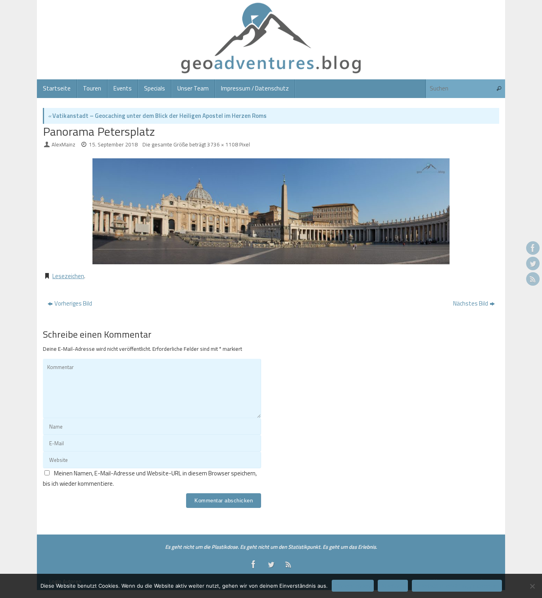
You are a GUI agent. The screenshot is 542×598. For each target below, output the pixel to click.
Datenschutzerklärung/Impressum (457, 586)
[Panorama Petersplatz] (271, 211)
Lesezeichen (68, 276)
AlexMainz (63, 144)
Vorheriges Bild (73, 303)
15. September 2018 (113, 144)
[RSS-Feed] (533, 279)
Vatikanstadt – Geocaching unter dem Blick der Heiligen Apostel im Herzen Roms (157, 115)
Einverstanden (353, 586)
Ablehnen (393, 586)
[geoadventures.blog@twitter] (533, 263)
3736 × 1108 (222, 144)
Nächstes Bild (470, 303)
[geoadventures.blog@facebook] (533, 248)
